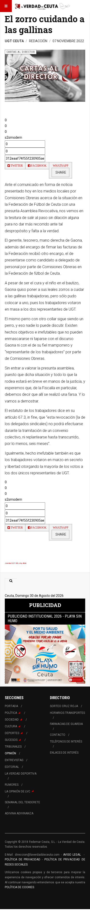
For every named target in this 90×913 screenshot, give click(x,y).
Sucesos (11, 740)
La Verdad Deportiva (20, 773)
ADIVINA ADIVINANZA (19, 813)
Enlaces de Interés (64, 752)
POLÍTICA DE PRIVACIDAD (23, 859)
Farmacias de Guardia (66, 724)
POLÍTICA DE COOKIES (19, 887)
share (60, 172)
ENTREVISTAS (14, 760)
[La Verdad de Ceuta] (42, 6)
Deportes (12, 733)
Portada (11, 706)
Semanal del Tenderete (22, 802)
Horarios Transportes (67, 713)
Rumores (11, 784)
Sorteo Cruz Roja (64, 706)
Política (11, 713)
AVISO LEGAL (71, 854)
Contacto (57, 734)
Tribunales (13, 746)
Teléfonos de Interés (66, 741)
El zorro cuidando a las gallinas (44, 24)
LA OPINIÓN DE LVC (17, 791)
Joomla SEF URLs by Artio (15, 563)
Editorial (12, 767)
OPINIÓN (10, 753)
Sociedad (12, 719)
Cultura (11, 726)
